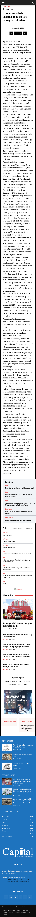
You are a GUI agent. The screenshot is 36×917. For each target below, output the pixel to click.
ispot (6, 485)
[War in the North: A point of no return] (7, 766)
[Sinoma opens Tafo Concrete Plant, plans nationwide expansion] (18, 609)
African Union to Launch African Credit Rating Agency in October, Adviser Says (16, 561)
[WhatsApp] (25, 33)
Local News (6, 6)
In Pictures (5, 532)
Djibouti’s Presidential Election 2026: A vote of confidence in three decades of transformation (23, 791)
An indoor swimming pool (9, 547)
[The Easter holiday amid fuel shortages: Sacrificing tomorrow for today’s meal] (7, 781)
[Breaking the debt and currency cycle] (7, 757)
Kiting (4, 583)
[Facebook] (11, 33)
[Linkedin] (15, 897)
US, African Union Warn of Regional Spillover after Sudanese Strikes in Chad (17, 576)
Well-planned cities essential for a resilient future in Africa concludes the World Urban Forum (20, 504)
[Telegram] (20, 897)
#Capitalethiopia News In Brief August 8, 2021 (18, 520)
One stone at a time (7, 535)
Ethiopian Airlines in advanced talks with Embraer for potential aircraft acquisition (16, 655)
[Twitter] (16, 33)
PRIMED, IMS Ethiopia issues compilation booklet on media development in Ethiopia (27, 728)
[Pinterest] (20, 33)
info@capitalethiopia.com (17, 877)
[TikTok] (25, 897)
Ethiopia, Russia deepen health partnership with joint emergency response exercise (17, 646)
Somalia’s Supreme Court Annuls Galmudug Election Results (17, 554)
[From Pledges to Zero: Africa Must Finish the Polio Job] (7, 747)
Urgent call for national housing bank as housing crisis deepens (16, 665)
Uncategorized (9, 517)
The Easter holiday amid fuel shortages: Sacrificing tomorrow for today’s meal (23, 781)
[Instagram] (11, 897)
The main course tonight (9, 541)
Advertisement (18, 528)
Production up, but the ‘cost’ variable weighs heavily (19, 488)
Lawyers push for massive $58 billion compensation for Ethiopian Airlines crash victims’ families (23, 801)
